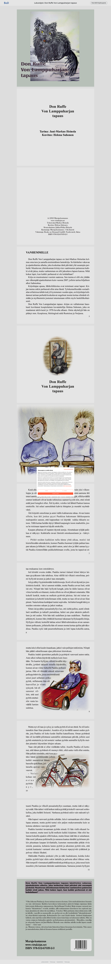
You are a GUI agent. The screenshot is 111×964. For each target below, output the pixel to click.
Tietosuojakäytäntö (68, 469)
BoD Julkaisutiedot (67, 486)
